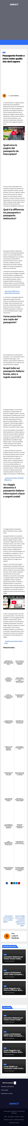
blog (4, 52)
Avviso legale (4, 1090)
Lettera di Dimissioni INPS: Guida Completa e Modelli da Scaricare (14, 974)
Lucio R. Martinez (14, 95)
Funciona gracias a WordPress (10, 1111)
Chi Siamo (17, 1116)
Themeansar (14, 1113)
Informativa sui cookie (6, 1093)
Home (5, 1116)
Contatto (22, 1116)
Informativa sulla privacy (7, 1086)
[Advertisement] (14, 23)
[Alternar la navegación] (15, 42)
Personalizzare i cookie (14, 1122)
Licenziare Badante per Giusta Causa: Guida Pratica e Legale (13, 958)
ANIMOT (14, 4)
